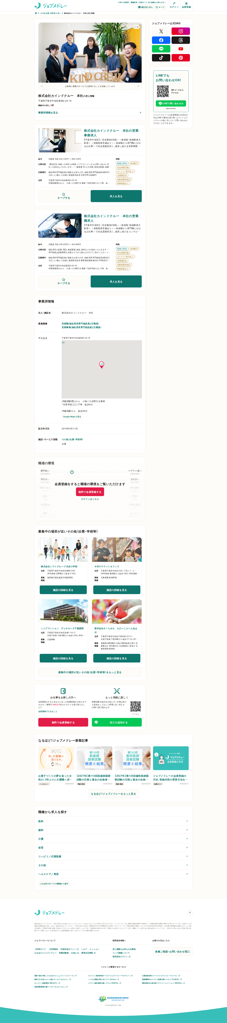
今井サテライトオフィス (107, 566)
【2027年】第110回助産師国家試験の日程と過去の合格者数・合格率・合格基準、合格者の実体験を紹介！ (94, 777)
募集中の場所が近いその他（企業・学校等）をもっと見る (90, 672)
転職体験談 (64, 952)
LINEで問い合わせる (172, 103)
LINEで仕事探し (124, 2)
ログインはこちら (90, 498)
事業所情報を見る (48, 112)
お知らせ (75, 952)
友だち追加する (119, 722)
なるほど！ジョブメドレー (45, 952)
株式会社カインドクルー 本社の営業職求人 (111, 218)
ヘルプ (84, 949)
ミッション (94, 949)
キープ (161, 7)
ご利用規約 (53, 949)
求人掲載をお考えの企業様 (124, 949)
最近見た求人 (147, 7)
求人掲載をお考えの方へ (157, 2)
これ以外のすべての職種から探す (54, 883)
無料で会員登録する (90, 492)
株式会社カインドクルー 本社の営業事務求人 (111, 132)
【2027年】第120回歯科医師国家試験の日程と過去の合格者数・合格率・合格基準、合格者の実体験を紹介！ (132, 777)
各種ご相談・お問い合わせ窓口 (172, 951)
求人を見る (116, 196)
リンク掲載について (121, 952)
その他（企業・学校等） (72, 439)
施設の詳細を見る (70, 590)
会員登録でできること (48, 711)
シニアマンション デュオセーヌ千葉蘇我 (62, 628)
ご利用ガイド (142, 2)
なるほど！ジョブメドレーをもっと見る (113, 793)
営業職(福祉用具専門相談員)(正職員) (80, 323)
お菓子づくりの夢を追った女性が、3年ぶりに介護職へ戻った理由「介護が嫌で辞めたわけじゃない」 (55, 777)
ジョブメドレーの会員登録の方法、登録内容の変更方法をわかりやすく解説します (170, 777)
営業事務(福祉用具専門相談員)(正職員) (81, 327)
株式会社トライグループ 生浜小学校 (59, 566)
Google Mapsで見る (72, 416)
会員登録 (186, 6)
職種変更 (134, 2)
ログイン (174, 6)
